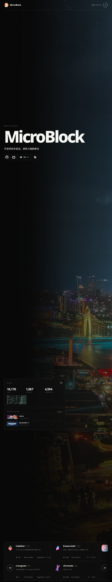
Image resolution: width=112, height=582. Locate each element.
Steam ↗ (60, 411)
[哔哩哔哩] (13, 157)
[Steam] (35, 157)
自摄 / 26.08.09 (96, 5)
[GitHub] (7, 157)
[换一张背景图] (105, 4)
